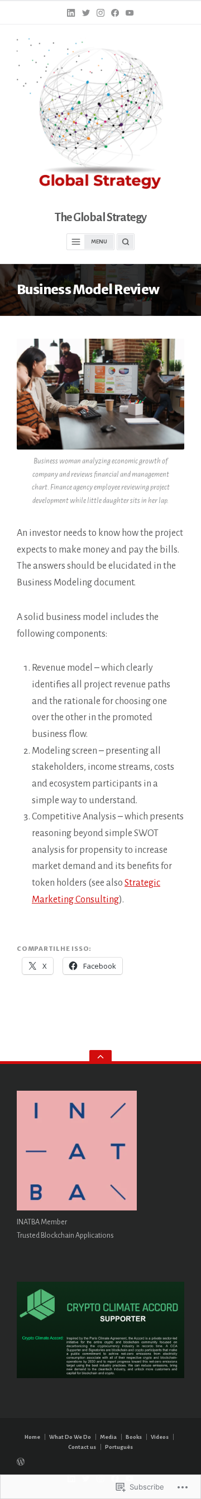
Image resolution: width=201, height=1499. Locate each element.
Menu (99, 241)
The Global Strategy (101, 217)
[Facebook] (115, 12)
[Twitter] (86, 12)
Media (108, 1437)
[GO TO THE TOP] (100, 1057)
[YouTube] (129, 12)
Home (32, 1437)
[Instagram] (100, 12)
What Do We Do (70, 1437)
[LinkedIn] (71, 12)
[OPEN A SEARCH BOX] (125, 242)
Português (119, 1447)
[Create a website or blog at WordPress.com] (100, 1461)
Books (134, 1437)
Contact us (82, 1447)
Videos (160, 1437)
